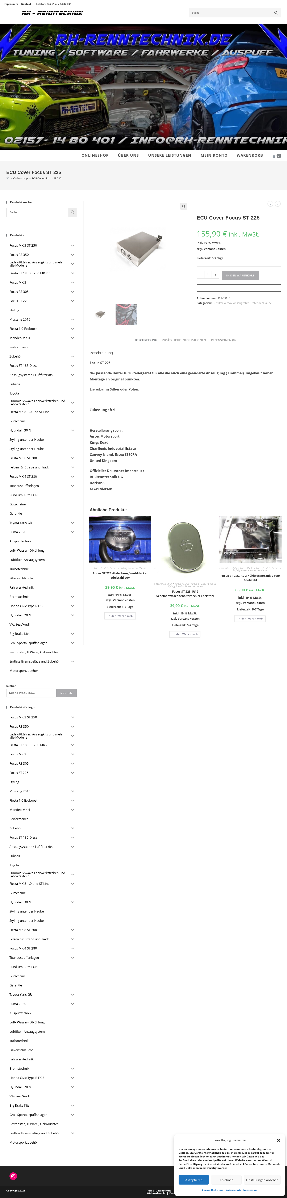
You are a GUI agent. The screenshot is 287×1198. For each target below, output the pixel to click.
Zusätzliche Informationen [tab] (184, 340)
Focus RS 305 (182, 583)
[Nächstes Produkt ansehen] (278, 204)
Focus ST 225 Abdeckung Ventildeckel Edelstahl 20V (120, 575)
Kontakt (26, 4)
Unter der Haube (261, 303)
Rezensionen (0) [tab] (223, 340)
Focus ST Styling (118, 568)
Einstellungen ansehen (262, 1180)
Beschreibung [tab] (146, 340)
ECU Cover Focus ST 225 (46, 178)
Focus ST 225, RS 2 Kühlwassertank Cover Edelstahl (250, 578)
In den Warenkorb (240, 275)
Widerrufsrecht (156, 1193)
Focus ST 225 (101, 568)
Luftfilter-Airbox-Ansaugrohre (230, 303)
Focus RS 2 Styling (164, 583)
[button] (278, 1140)
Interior (180, 586)
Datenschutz (233, 1190)
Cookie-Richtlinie (212, 1190)
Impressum (250, 1190)
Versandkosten (215, 249)
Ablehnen (226, 1180)
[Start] (7, 178)
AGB (149, 1190)
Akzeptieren (194, 1180)
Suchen (11, 686)
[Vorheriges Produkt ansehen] (270, 204)
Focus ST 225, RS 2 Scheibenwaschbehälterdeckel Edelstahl (185, 593)
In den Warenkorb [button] (120, 616)
